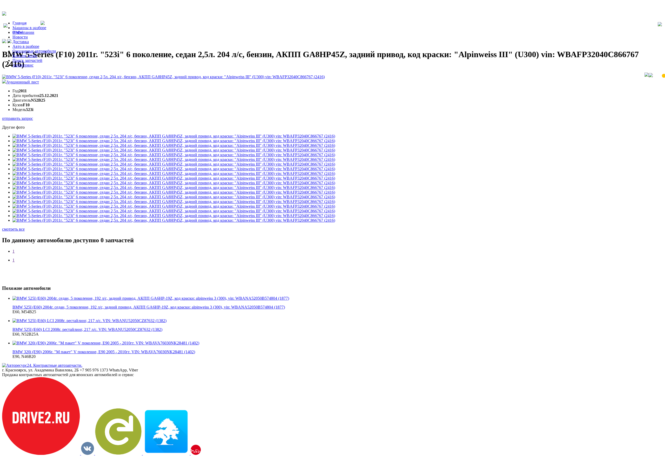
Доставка (20, 42)
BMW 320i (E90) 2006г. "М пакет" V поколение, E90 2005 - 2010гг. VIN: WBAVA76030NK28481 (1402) (103, 352)
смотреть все (13, 229)
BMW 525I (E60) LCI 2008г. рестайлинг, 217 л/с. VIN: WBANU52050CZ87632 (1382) (87, 329)
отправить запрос (17, 118)
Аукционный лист (22, 82)
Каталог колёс (24, 56)
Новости (20, 37)
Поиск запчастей (27, 60)
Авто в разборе (25, 46)
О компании (23, 32)
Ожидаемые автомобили (34, 51)
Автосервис (23, 65)
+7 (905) (24, 26)
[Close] (660, 24)
